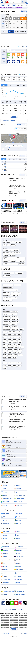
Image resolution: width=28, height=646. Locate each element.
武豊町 (9, 357)
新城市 (4, 365)
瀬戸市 (9, 331)
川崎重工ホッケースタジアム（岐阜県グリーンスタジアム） (13, 258)
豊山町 (20, 349)
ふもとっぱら (17, 284)
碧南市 (9, 334)
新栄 (20, 242)
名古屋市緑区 (14, 326)
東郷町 (15, 349)
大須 (16, 242)
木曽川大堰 (5, 261)
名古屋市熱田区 (6, 321)
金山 (8, 244)
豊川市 (9, 363)
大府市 (19, 339)
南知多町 (20, 354)
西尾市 (4, 337)
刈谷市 (14, 334)
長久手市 (10, 349)
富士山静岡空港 (6, 275)
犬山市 (9, 337)
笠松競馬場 (5, 255)
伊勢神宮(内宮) (6, 292)
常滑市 (14, 337)
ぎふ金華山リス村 (20, 261)
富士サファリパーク (7, 300)
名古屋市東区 (14, 311)
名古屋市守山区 (6, 326)
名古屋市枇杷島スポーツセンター (10, 263)
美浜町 (4, 357)
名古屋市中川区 (15, 321)
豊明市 (9, 344)
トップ (3, 5)
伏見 (4, 242)
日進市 (14, 344)
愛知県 (14, 5)
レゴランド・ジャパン (16, 292)
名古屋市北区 (6, 314)
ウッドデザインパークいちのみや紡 (10, 250)
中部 (8, 5)
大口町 (4, 352)
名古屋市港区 (6, 324)
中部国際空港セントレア (8, 273)
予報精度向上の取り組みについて (13, 609)
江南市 (19, 337)
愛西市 (19, 344)
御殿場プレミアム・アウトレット (10, 290)
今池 (4, 244)
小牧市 (4, 339)
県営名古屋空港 (19, 273)
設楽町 (14, 365)
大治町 (14, 352)
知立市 (9, 342)
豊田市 (14, 363)
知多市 (4, 342)
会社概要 (3, 633)
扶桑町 (9, 352)
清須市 (4, 347)
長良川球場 (21, 263)
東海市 (14, 339)
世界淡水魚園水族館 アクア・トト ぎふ (11, 252)
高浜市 (20, 342)
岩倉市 (4, 344)
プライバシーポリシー (15, 633)
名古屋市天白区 (15, 329)
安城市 (19, 334)
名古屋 (5, 170)
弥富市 (16, 347)
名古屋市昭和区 (6, 319)
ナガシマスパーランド (8, 284)
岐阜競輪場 (12, 261)
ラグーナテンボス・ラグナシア (9, 297)
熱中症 (3, 54)
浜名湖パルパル (15, 295)
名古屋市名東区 (6, 329)
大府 (5, 167)
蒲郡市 (19, 363)
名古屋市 (13, 244)
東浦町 (15, 354)
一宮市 (4, 331)
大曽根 (8, 242)
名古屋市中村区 (6, 316)
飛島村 (4, 354)
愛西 (5, 164)
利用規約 (8, 633)
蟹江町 (19, 352)
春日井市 (20, 331)
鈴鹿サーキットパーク (8, 287)
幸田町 (14, 357)
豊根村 (4, 368)
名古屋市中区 (14, 316)
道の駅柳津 (12, 255)
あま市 (4, 349)
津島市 (4, 334)
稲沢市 (9, 339)
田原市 (9, 365)
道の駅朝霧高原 (6, 295)
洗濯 (4, 61)
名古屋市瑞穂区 (15, 319)
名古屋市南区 (14, 324)
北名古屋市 (10, 347)
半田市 (14, 331)
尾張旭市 (15, 342)
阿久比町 (10, 354)
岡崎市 (21, 329)
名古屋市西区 (14, 314)
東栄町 (19, 365)
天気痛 (3, 58)
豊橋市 (4, 363)
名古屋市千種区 (6, 311)
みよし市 (21, 347)
